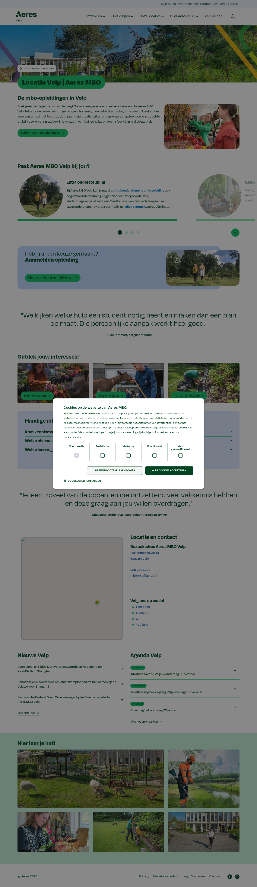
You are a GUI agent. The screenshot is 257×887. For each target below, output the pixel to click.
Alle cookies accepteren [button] (169, 470)
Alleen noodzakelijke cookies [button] (114, 470)
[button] (82, 481)
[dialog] (128, 443)
